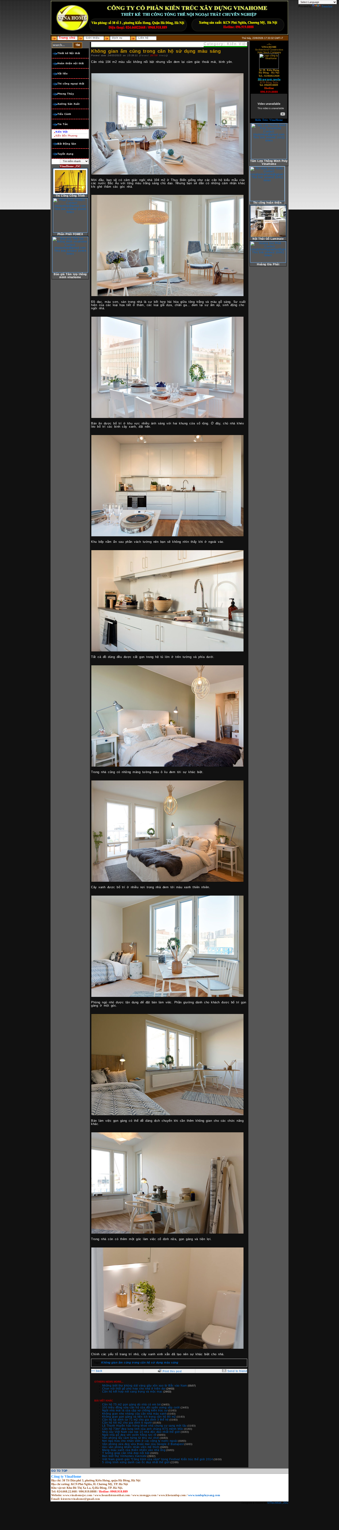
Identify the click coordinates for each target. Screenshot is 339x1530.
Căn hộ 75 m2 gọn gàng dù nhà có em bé (131, 1404)
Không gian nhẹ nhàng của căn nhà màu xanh (134, 1413)
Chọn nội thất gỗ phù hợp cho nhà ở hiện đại (134, 1388)
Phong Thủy (65, 93)
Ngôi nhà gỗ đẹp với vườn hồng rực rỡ (129, 1435)
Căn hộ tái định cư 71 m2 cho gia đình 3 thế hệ (135, 1419)
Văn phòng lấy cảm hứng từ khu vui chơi (130, 1437)
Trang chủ (67, 37)
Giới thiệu (92, 37)
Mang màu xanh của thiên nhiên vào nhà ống (134, 1450)
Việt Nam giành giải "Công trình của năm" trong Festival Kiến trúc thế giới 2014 (157, 1459)
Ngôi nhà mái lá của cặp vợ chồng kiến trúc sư (135, 1410)
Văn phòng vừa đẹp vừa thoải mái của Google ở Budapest (143, 1444)
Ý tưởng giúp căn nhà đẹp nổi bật (125, 1453)
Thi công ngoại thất (70, 83)
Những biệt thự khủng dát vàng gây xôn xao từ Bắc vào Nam (144, 1385)
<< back (96, 1370)
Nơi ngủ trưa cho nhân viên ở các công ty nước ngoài (140, 1440)
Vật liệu (62, 73)
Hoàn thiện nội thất (70, 63)
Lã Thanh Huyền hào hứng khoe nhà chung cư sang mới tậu (144, 1425)
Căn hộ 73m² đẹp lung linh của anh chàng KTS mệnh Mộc (142, 1429)
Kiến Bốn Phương (66, 135)
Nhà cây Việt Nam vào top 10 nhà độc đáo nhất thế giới (141, 1432)
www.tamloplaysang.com (204, 1495)
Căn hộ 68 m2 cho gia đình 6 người (127, 1422)
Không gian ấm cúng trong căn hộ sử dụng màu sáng (139, 1362)
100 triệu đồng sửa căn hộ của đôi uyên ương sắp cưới (141, 1407)
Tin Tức (62, 124)
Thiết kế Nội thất (68, 53)
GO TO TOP (59, 1470)
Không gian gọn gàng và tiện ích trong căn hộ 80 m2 (139, 1416)
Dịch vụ (117, 37)
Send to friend (237, 1371)
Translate (327, 6)
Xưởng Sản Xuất (68, 103)
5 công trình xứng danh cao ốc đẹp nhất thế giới (136, 1462)
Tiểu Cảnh (64, 114)
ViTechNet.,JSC (277, 1502)
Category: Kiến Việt (225, 44)
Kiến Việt (62, 131)
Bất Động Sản (66, 143)
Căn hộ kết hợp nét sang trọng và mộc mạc (132, 1391)
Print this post (172, 1371)
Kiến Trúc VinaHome (269, 120)
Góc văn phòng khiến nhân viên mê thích (130, 1447)
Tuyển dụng (65, 153)
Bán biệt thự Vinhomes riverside (124, 1456)
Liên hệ (143, 37)
